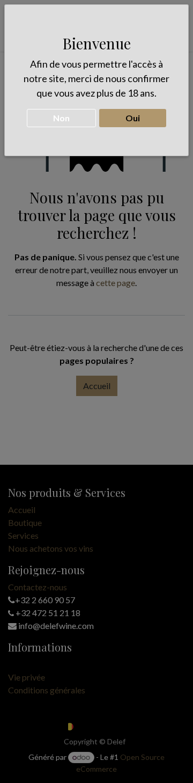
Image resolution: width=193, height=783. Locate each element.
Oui (132, 118)
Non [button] (61, 118)
